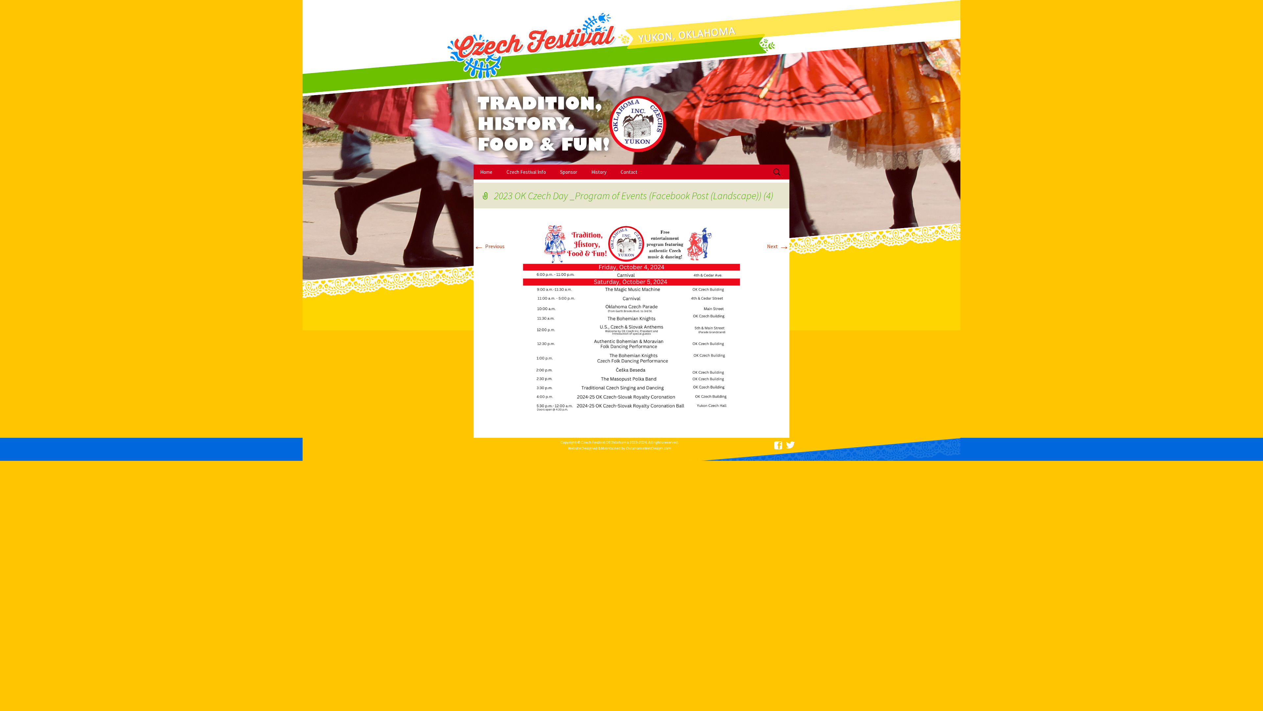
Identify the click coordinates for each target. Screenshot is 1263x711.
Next (778, 246)
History (599, 172)
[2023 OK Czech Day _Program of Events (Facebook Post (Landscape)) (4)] (631, 320)
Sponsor (568, 172)
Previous (489, 246)
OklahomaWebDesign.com (648, 448)
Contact (629, 172)
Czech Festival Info (526, 172)
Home (486, 172)
